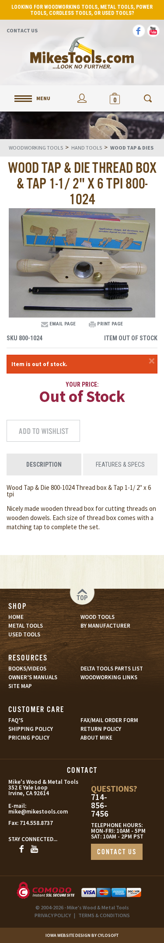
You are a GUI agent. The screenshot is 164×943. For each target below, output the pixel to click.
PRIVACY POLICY (53, 915)
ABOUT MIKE (96, 737)
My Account (82, 98)
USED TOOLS (24, 634)
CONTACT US (116, 852)
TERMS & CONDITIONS (104, 915)
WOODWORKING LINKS (108, 677)
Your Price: (82, 384)
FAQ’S (15, 720)
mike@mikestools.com (28, 811)
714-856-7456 (99, 805)
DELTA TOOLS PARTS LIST (111, 668)
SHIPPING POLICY (30, 729)
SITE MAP (20, 686)
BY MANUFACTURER (105, 626)
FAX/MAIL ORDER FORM (109, 720)
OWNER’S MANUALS (32, 677)
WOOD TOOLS (97, 617)
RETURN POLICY (100, 729)
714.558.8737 (36, 823)
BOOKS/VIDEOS (27, 668)
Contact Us (22, 30)
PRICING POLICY (28, 737)
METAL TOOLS (25, 626)
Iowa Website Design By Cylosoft (82, 935)
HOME (16, 617)
